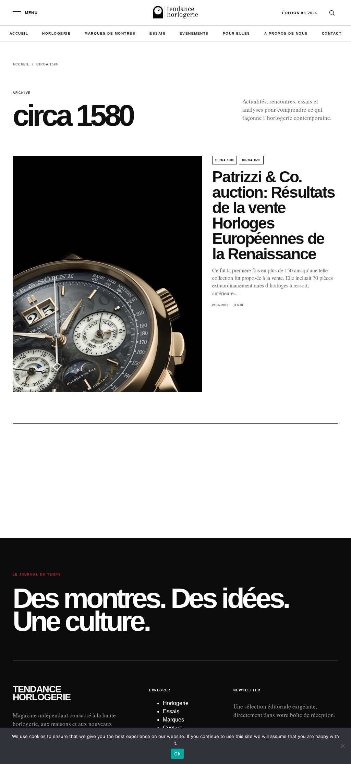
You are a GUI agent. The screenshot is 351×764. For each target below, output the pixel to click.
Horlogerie (56, 33)
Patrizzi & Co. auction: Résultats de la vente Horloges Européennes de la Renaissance (273, 215)
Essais (157, 33)
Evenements (194, 33)
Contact (332, 33)
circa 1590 (251, 160)
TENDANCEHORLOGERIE (42, 693)
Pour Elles (236, 33)
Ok (177, 753)
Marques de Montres (110, 33)
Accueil (19, 33)
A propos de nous (286, 33)
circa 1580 (224, 160)
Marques (173, 720)
